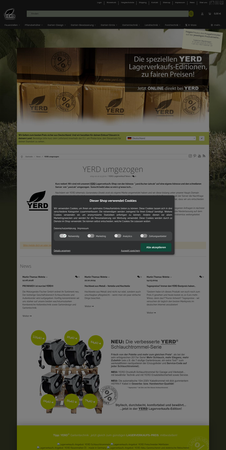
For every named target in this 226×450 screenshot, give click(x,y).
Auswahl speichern (130, 250)
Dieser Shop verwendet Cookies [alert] (113, 201)
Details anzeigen (62, 250)
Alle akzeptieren (156, 247)
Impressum (83, 228)
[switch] (63, 236)
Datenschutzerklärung (65, 228)
